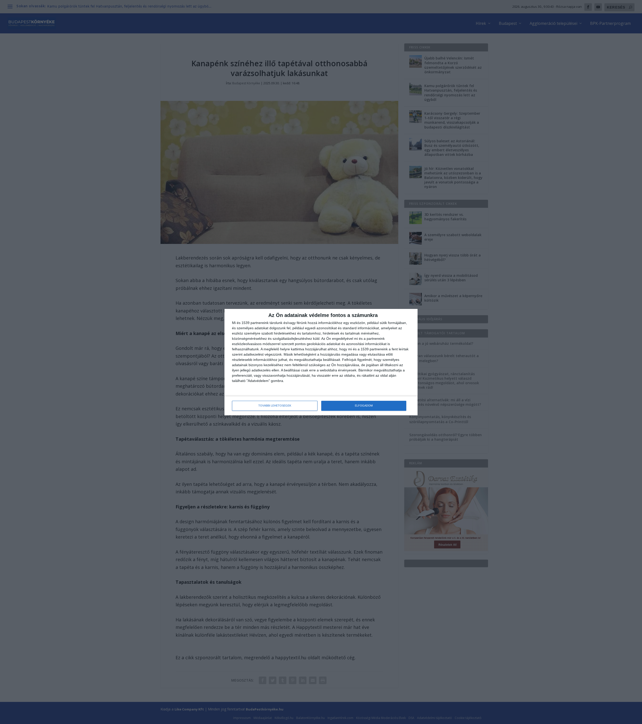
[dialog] (321, 362)
